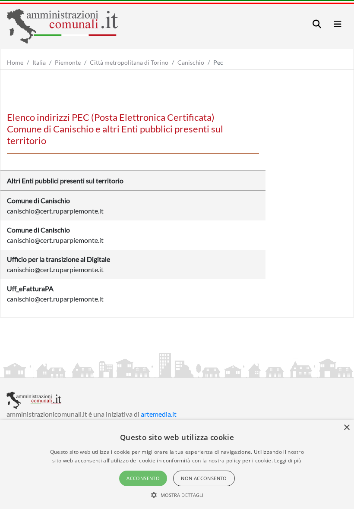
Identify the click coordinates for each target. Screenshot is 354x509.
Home (15, 62)
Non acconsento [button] (204, 478)
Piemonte (68, 62)
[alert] (177, 464)
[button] (177, 494)
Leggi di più (288, 460)
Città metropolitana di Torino (129, 62)
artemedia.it (159, 414)
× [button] (346, 427)
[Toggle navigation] (317, 24)
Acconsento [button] (143, 478)
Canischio (190, 62)
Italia (39, 62)
